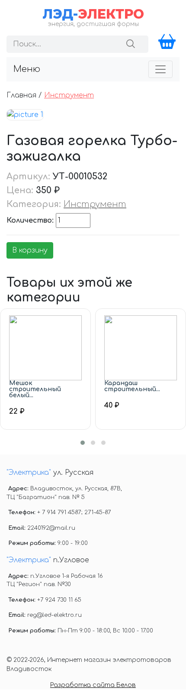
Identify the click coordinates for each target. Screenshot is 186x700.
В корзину (30, 250)
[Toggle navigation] (160, 69)
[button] (82, 442)
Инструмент (69, 95)
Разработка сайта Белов (93, 685)
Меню (26, 69)
